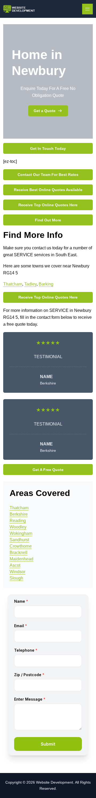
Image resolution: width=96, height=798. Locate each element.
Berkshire (19, 514)
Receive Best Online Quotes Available (48, 190)
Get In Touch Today (48, 148)
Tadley (30, 284)
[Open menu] (87, 9)
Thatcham (12, 284)
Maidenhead (21, 559)
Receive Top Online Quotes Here (48, 205)
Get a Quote (44, 111)
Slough (16, 578)
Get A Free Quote (48, 470)
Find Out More (48, 220)
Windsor (17, 571)
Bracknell (18, 552)
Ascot (15, 565)
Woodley (18, 527)
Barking (46, 284)
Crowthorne (21, 546)
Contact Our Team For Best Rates (48, 174)
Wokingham (21, 533)
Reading (18, 520)
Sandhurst (19, 539)
